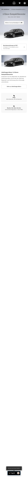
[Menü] (3, 3)
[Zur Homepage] (14, 3)
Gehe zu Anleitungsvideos (14, 86)
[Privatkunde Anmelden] (25, 3)
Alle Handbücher (5, 9)
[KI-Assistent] (18, 473)
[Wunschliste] (19, 3)
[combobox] (14, 22)
